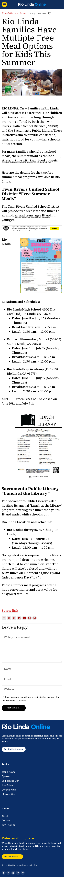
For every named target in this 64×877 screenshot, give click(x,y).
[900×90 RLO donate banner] (32, 228)
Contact (6, 820)
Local (16, 13)
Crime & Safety (7, 13)
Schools (23, 13)
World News (8, 771)
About (5, 816)
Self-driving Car (10, 780)
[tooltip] (4, 618)
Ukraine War (8, 794)
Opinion (6, 776)
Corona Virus (9, 789)
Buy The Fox (8, 825)
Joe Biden (7, 785)
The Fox (34, 865)
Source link (10, 610)
